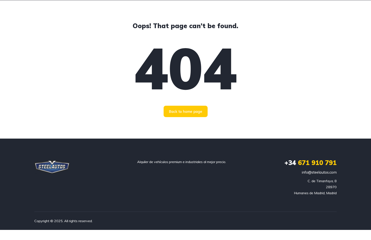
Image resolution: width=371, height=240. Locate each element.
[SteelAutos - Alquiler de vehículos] (52, 167)
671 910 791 (310, 163)
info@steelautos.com (319, 172)
